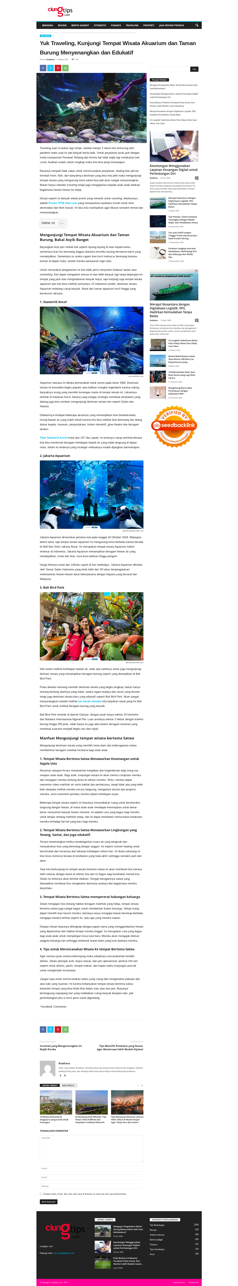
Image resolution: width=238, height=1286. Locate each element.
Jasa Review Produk (171, 25)
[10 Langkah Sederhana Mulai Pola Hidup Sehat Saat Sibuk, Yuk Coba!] (158, 345)
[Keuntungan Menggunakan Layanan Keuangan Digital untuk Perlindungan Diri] (174, 146)
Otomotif (100, 25)
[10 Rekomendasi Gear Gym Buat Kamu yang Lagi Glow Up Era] (158, 377)
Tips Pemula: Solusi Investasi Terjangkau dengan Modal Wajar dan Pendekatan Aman (183, 219)
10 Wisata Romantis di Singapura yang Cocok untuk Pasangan (54, 1119)
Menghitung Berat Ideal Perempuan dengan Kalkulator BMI (180, 390)
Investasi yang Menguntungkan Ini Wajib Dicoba (61, 1047)
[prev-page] (138, 1085)
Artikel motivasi (157, 1235)
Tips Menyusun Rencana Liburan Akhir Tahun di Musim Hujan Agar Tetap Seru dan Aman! (127, 1119)
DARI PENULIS (68, 1085)
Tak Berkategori (157, 1225)
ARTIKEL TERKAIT (49, 1085)
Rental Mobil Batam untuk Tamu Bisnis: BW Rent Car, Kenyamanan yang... (181, 359)
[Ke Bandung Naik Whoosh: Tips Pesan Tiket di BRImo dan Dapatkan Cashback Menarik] (91, 1102)
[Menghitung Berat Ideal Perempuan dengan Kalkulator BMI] (158, 392)
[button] (196, 25)
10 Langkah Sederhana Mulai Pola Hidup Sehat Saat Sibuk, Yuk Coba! (173, 122)
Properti (148, 25)
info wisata (53, 32)
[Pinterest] (58, 68)
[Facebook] (43, 68)
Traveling (132, 25)
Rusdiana (50, 59)
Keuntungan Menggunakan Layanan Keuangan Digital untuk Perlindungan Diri (174, 95)
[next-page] (141, 1085)
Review (62, 25)
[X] (50, 68)
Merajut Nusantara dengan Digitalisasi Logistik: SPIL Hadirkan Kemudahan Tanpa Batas (173, 113)
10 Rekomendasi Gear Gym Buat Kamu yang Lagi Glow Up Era (181, 375)
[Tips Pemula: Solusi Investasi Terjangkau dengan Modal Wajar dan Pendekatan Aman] (158, 221)
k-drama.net (193, 1282)
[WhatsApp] (65, 68)
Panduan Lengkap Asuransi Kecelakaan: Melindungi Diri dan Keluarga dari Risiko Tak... (182, 253)
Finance (116, 25)
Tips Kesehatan (157, 1249)
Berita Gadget (80, 25)
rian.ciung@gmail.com (64, 1253)
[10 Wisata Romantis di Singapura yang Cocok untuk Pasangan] (56, 1102)
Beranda (47, 25)
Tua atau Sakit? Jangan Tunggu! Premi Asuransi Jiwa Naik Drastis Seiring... (182, 235)
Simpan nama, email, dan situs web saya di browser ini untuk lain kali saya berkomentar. (84, 1194)
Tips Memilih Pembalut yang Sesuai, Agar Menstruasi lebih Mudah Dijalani (120, 1047)
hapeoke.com (179, 1282)
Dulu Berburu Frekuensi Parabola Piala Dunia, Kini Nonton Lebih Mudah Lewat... (128, 1261)
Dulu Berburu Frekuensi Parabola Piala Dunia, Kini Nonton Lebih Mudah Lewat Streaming (172, 104)
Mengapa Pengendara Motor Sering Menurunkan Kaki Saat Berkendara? (174, 87)
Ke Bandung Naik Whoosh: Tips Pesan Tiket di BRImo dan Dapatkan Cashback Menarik (90, 1119)
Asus (152, 1254)
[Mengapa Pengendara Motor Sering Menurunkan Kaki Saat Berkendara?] (103, 1231)
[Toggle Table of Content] (60, 223)
